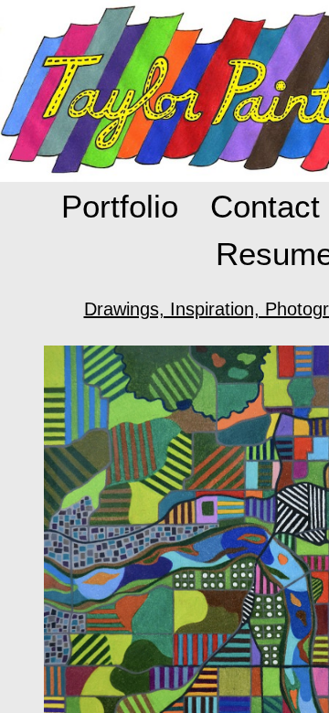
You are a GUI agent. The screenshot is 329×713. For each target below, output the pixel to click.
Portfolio (119, 206)
